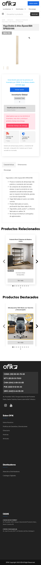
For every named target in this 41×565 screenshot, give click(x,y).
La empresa (7, 9)
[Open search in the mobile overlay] (22, 14)
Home (3, 20)
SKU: (10, 270)
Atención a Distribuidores (11, 471)
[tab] (9, 164)
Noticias (5, 434)
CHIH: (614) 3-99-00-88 (14, 382)
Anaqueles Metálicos (22, 20)
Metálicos (10, 20)
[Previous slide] (4, 261)
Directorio (6, 430)
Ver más (20, 280)
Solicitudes (19, 9)
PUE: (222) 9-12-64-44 (13, 387)
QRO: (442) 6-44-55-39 (13, 391)
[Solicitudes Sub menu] (25, 9)
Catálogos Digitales (9, 475)
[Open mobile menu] (3, 14)
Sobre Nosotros (8, 422)
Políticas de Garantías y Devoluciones (15, 426)
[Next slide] (36, 261)
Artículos (6, 438)
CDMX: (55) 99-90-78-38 (14, 374)
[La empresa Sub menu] (12, 9)
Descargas (32, 9)
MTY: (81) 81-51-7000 (12, 378)
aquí (23, 85)
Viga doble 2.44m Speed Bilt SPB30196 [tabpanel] (20, 197)
